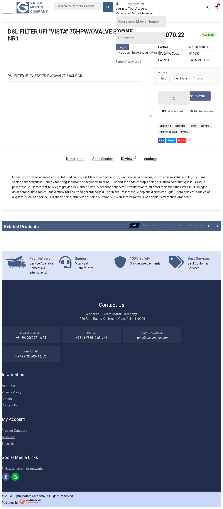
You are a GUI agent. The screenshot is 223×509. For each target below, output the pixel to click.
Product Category (14, 431)
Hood (184, 131)
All (134, 225)
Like (161, 140)
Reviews (129, 158)
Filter (192, 125)
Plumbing (195, 225)
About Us (8, 386)
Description (75, 159)
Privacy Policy (11, 392)
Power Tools (151, 225)
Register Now (160, 52)
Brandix (180, 125)
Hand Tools (174, 225)
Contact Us (10, 405)
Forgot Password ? (128, 61)
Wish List (8, 437)
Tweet (171, 140)
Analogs (150, 159)
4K (189, 140)
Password (123, 30)
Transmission (168, 131)
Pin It (181, 140)
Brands (7, 399)
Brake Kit (165, 125)
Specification (102, 159)
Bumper (205, 125)
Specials (8, 444)
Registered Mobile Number (135, 13)
